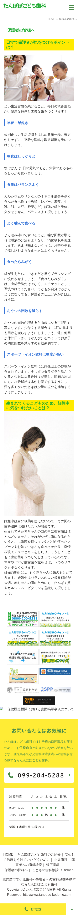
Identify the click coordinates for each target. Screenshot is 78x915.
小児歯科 (60, 859)
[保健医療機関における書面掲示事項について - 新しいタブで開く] (39, 709)
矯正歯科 (52, 865)
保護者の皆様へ (16, 870)
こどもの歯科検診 (45, 870)
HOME (51, 19)
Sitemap (67, 870)
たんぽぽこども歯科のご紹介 (39, 854)
